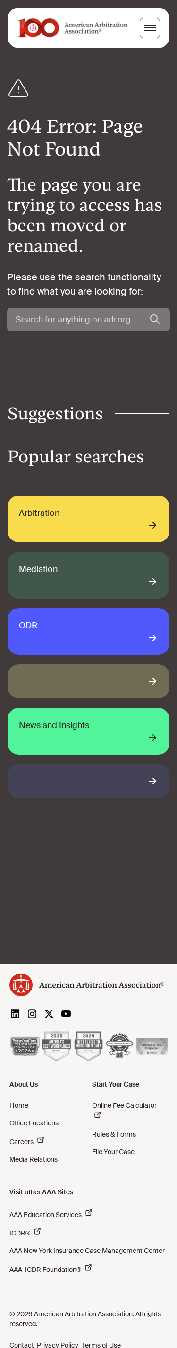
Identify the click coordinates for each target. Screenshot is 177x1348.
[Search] (154, 320)
